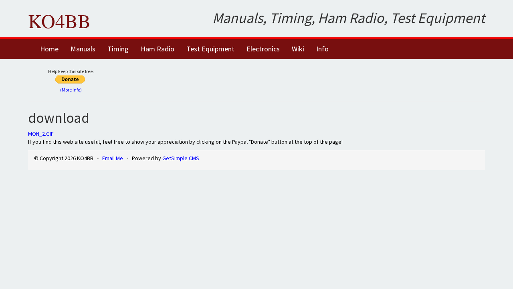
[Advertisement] (307, 79)
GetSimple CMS (180, 158)
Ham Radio (157, 48)
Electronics (263, 48)
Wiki (298, 48)
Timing (118, 48)
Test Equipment (210, 48)
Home (49, 48)
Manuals (83, 48)
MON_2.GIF (41, 133)
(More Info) (71, 90)
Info (322, 48)
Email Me (112, 158)
